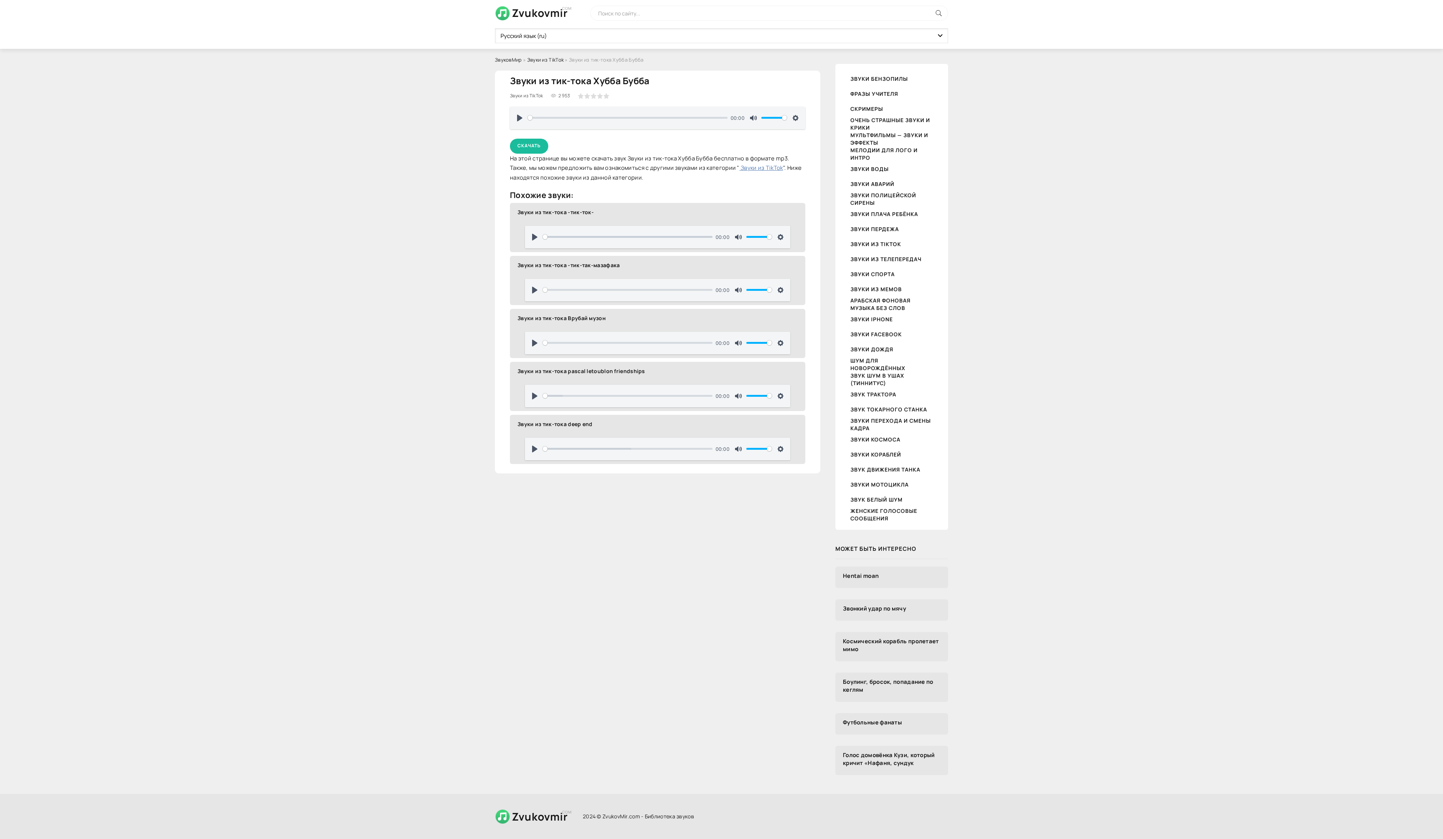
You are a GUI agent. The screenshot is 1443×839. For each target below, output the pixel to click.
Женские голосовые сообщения (883, 514)
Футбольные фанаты (872, 722)
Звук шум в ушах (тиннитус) (877, 379)
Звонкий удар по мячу (874, 608)
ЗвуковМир (508, 59)
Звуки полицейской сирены (883, 199)
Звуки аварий (872, 183)
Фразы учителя (874, 93)
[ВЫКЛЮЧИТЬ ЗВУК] (753, 117)
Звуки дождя (871, 349)
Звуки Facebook (876, 334)
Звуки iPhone (871, 319)
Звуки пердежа (874, 229)
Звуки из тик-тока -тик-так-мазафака (568, 265)
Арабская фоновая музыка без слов (880, 304)
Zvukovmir (540, 13)
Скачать (529, 145)
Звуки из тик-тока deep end (555, 424)
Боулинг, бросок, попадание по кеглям (888, 686)
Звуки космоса (875, 439)
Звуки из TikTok (545, 59)
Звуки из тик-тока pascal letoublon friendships (581, 371)
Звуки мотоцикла (879, 484)
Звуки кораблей (875, 454)
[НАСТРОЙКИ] (796, 117)
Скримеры (866, 108)
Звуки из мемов (876, 289)
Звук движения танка (885, 469)
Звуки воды (869, 168)
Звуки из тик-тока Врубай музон (561, 318)
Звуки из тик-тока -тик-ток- (555, 212)
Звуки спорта (872, 274)
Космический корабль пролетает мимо (891, 645)
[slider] (628, 117)
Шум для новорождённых (877, 364)
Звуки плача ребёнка (884, 214)
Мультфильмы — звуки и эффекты (889, 139)
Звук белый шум (876, 499)
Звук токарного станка (888, 409)
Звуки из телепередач (885, 259)
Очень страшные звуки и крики (890, 123)
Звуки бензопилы (879, 78)
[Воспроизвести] (520, 117)
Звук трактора (873, 394)
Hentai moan (861, 576)
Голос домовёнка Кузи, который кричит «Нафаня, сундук (889, 759)
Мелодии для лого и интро (884, 154)
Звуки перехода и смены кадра (890, 424)
